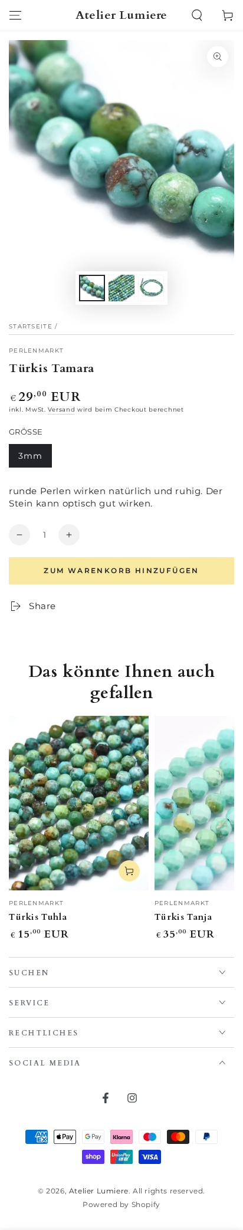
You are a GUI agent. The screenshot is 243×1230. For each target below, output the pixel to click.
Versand (61, 409)
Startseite (30, 326)
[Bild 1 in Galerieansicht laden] (92, 288)
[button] (197, 15)
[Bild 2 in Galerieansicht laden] (121, 288)
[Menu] (15, 15)
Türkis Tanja (183, 917)
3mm (35, 459)
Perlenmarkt (36, 350)
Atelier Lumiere (99, 1190)
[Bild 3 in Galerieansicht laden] (151, 288)
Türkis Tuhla (38, 917)
